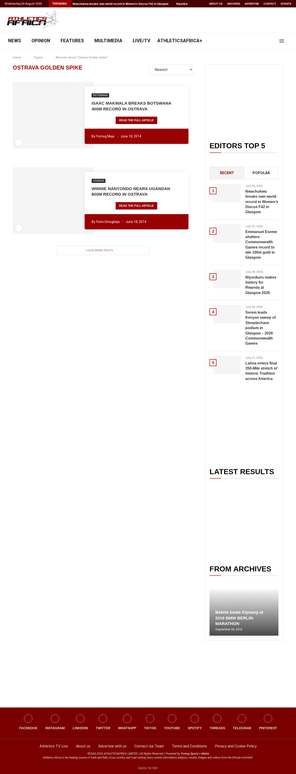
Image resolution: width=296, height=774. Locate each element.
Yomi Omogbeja (108, 222)
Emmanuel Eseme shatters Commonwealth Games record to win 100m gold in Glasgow (261, 245)
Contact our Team (149, 746)
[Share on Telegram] (63, 115)
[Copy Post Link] (70, 115)
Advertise (252, 3)
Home (17, 57)
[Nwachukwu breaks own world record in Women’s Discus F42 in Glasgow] (227, 193)
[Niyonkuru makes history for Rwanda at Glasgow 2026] (227, 279)
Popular (261, 173)
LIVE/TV (141, 40)
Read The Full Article (136, 120)
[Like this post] (28, 115)
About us (215, 3)
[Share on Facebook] (36, 115)
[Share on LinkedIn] (51, 115)
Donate (286, 3)
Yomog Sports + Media (195, 753)
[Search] (289, 41)
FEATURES (72, 40)
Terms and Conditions (189, 746)
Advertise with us (112, 746)
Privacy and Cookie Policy (236, 746)
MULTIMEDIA (108, 40)
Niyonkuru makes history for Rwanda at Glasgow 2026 (260, 285)
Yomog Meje (105, 136)
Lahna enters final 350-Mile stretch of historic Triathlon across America (261, 371)
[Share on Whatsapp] (57, 115)
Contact (270, 3)
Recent (227, 173)
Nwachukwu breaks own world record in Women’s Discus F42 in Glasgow (120, 4)
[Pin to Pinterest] (44, 115)
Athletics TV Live (54, 746)
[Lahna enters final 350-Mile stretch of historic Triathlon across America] (227, 365)
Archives (233, 3)
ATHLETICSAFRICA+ (179, 40)
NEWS (14, 40)
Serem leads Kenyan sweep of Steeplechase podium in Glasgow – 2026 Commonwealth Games (260, 327)
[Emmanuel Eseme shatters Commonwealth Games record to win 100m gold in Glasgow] (227, 233)
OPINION (40, 40)
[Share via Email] (78, 115)
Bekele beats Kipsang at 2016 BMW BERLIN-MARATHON (239, 618)
